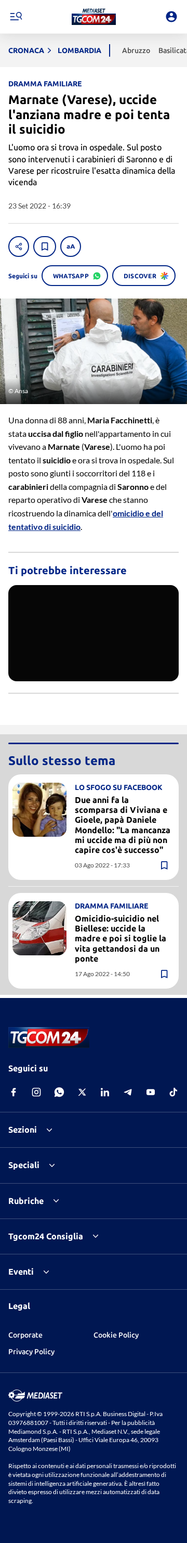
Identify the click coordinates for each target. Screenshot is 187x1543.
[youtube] (150, 1092)
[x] (82, 1092)
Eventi (21, 1271)
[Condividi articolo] (18, 246)
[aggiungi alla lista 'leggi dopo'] (44, 246)
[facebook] (13, 1092)
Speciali (23, 1165)
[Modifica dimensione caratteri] (70, 246)
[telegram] (128, 1092)
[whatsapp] (59, 1092)
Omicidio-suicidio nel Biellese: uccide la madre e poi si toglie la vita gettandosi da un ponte (120, 938)
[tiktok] (173, 1092)
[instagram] (36, 1092)
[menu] (15, 16)
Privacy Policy (31, 1351)
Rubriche (26, 1200)
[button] (94, 16)
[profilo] (171, 16)
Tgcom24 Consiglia (45, 1236)
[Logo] (94, 16)
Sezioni (22, 1129)
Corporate (25, 1335)
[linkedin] (105, 1092)
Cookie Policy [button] (116, 1335)
